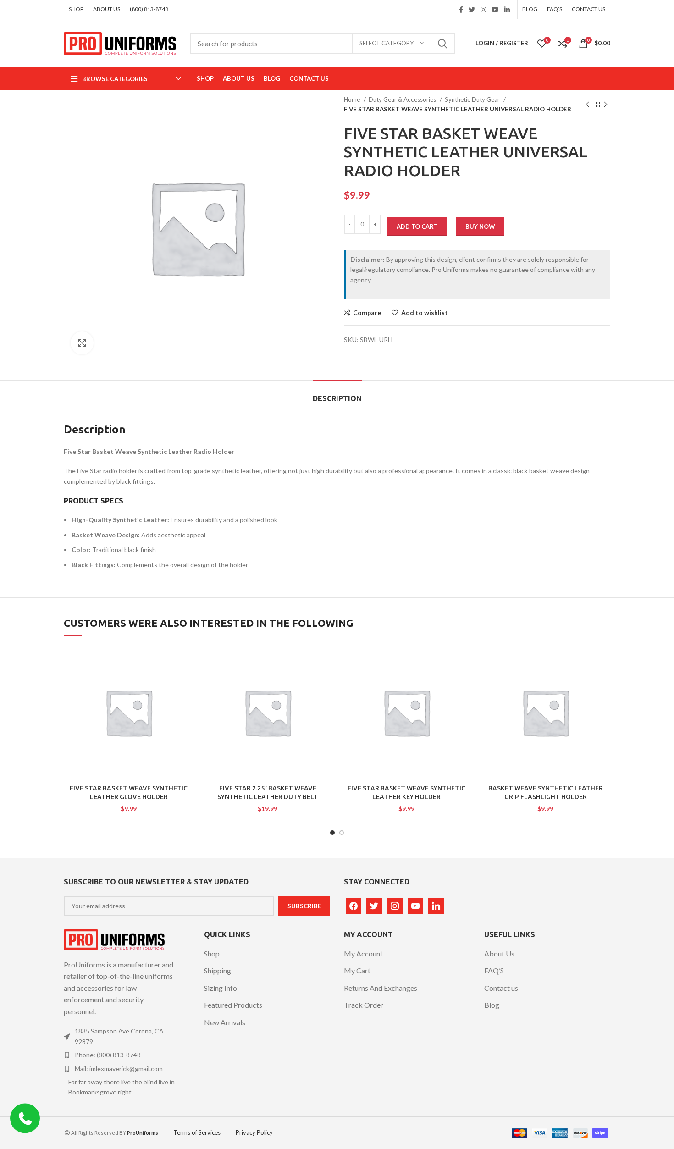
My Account (363, 953)
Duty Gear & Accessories (403, 99)
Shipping (217, 970)
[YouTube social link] (495, 10)
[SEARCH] (442, 43)
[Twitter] (374, 904)
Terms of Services (197, 1132)
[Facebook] (353, 904)
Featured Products (233, 1004)
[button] (163, 681)
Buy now (480, 226)
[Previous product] (587, 104)
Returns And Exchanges (380, 987)
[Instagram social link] (483, 10)
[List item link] (120, 1036)
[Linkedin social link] (507, 10)
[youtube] (415, 904)
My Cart (357, 970)
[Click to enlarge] (82, 342)
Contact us (501, 987)
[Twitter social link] (472, 10)
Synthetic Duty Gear (473, 99)
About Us (499, 953)
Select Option (186, 681)
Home (352, 99)
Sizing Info (220, 987)
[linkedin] (436, 904)
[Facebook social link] (461, 10)
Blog (491, 1004)
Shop (212, 953)
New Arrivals (224, 1022)
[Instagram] (395, 904)
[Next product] (605, 104)
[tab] (337, 394)
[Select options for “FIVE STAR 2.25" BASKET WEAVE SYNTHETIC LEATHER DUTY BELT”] (302, 681)
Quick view (175, 701)
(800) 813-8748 (149, 9)
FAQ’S (494, 970)
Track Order (363, 1004)
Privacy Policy (254, 1132)
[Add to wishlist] (175, 660)
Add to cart (417, 226)
